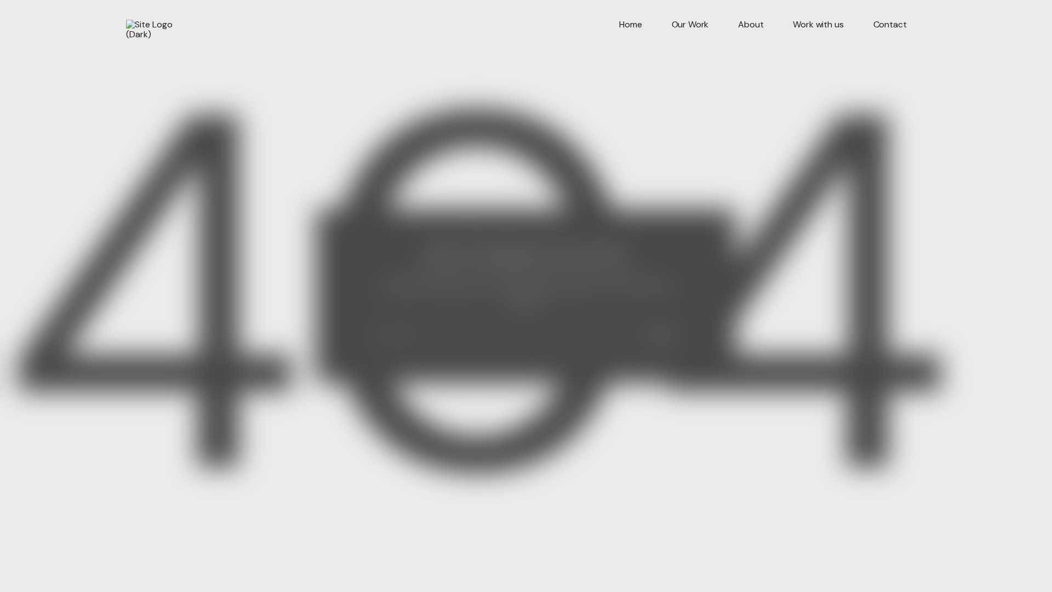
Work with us (818, 25)
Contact (890, 25)
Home (630, 25)
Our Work (690, 25)
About (750, 25)
